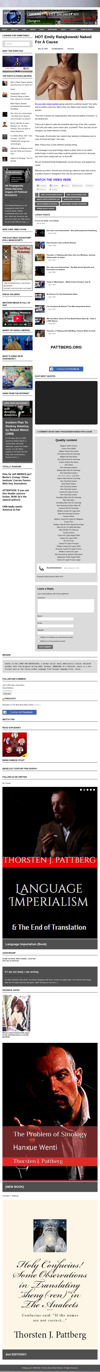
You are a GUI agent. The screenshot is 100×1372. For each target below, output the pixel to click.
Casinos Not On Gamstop (69, 508)
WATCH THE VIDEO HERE (53, 179)
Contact (73, 29)
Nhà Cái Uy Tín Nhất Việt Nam (68, 527)
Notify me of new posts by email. (52, 641)
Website (40, 630)
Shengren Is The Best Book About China (18, 705)
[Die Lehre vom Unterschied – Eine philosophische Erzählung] (40, 235)
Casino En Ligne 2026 (68, 538)
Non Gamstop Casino (68, 481)
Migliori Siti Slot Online (68, 457)
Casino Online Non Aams (68, 462)
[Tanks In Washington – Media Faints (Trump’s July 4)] (40, 287)
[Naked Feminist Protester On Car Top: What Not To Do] (17, 409)
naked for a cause (72, 199)
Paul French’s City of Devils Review (61, 243)
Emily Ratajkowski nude (77, 195)
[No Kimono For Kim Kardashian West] (40, 299)
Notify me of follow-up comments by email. (56, 637)
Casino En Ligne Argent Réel (69, 535)
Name (40, 616)
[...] (27, 222)
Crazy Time (68, 522)
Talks (41, 29)
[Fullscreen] (29, 324)
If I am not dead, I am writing (47, 221)
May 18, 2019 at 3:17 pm (71, 568)
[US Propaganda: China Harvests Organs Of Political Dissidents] (17, 181)
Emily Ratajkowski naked (51, 195)
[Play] (5, 324)
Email (39, 623)
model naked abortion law (48, 199)
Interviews (52, 29)
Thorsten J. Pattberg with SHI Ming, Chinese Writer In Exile (71, 331)
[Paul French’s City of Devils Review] (40, 248)
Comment (41, 598)
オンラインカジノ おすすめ (68, 476)
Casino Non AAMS (69, 448)
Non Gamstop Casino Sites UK (68, 505)
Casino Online (68, 516)
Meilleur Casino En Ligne (68, 552)
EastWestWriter (57, 49)
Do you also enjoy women (47, 104)
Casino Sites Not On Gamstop (68, 478)
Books (4, 29)
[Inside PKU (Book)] (50, 862)
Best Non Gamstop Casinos (68, 514)
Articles (14, 29)
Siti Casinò (69, 465)
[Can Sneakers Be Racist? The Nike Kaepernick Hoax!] (40, 311)
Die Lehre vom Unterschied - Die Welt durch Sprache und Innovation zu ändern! (21, 116)
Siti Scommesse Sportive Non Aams (68, 554)
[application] (17, 318)
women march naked (45, 208)
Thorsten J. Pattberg (10, 1193)
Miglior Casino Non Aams (68, 451)
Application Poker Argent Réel (68, 557)
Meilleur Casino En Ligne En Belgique (68, 519)
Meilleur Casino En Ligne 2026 (68, 546)
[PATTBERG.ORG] (50, 17)
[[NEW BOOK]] (50, 1110)
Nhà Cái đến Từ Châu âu (68, 530)
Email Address (7, 688)
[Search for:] (17, 44)
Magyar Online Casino (68, 446)
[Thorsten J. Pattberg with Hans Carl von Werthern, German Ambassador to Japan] (40, 260)
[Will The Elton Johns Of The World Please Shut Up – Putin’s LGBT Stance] (40, 323)
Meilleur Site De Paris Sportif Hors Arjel (69, 524)
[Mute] (25, 324)
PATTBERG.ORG (66, 347)
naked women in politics (47, 204)
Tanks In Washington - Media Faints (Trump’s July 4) (68, 282)
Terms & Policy (87, 29)
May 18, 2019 (43, 49)
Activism (70, 49)
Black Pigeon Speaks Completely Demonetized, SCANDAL (20, 106)
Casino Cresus (68, 533)
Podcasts (10, 699)
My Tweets (6, 783)
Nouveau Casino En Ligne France (69, 549)
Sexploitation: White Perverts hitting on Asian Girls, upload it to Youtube (20, 96)
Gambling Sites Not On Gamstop (68, 497)
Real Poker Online (69, 484)
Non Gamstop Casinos (68, 467)
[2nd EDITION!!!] (50, 1272)
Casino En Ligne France (68, 492)
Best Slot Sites (68, 500)
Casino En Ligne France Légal (68, 560)
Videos (33, 29)
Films (24, 29)
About (63, 29)
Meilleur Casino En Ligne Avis (68, 511)
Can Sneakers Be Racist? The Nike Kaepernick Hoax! (69, 306)
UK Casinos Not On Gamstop (68, 454)
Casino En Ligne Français (69, 543)
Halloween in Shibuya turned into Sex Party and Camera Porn (21, 151)
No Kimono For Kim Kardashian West (62, 294)
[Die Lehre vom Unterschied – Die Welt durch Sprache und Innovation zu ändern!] (40, 274)
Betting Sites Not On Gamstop (68, 470)
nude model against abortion (73, 204)
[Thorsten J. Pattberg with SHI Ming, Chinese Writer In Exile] (40, 336)
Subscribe (6, 694)
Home (12, 89)
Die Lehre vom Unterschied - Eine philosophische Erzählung (72, 230)
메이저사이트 (69, 541)
